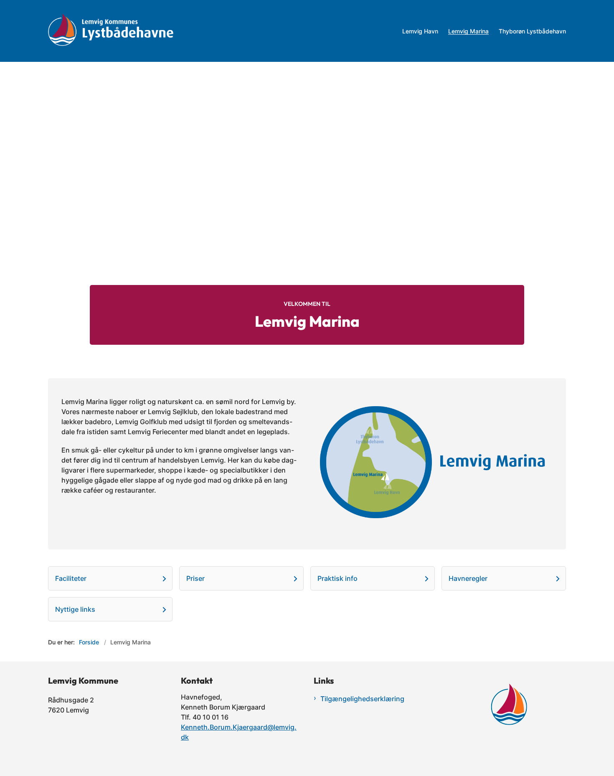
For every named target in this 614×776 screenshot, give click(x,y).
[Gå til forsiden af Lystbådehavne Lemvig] (222, 30)
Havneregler (468, 578)
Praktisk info (337, 578)
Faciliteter (70, 578)
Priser (195, 578)
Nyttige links (75, 609)
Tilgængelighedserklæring (362, 699)
